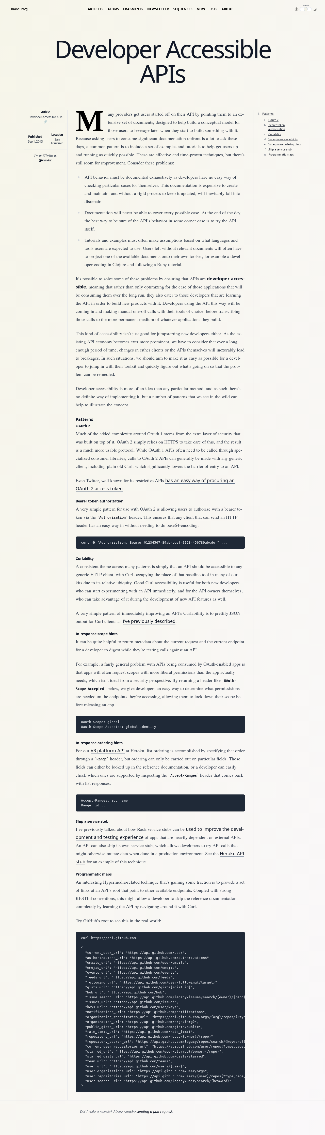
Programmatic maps (94, 874)
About (227, 9)
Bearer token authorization (99, 501)
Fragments (133, 9)
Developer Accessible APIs (45, 119)
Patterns (84, 419)
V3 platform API (108, 750)
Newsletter (158, 9)
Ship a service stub (92, 821)
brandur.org (19, 9)
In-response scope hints (97, 633)
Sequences (182, 9)
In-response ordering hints (99, 742)
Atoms (113, 9)
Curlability (85, 558)
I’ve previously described (149, 621)
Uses (213, 9)
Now (201, 9)
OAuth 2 (83, 425)
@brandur (45, 160)
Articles (96, 9)
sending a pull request (154, 1111)
